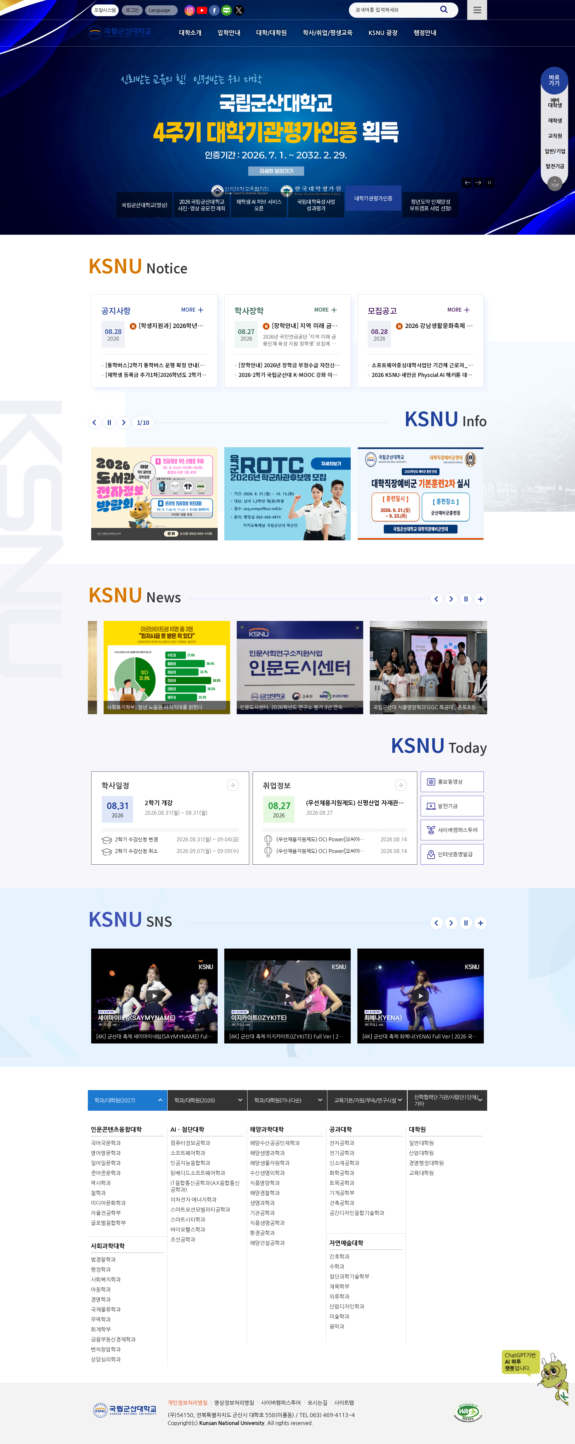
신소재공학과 (344, 1163)
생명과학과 (262, 1203)
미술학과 (339, 1316)
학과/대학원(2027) (115, 1100)
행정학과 (101, 1269)
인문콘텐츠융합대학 (116, 1130)
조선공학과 (182, 1239)
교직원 (555, 136)
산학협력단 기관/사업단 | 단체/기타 (446, 1100)
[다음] (123, 422)
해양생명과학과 (267, 1153)
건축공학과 (341, 1203)
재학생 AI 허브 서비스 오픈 (259, 204)
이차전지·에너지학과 (193, 1199)
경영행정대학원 (426, 1163)
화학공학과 (341, 1173)
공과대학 (340, 1130)
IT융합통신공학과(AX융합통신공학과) (205, 1186)
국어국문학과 (106, 1143)
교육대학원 (421, 1173)
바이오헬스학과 (187, 1229)
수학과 (336, 1266)
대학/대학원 (271, 33)
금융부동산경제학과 (113, 1339)
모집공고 (382, 310)
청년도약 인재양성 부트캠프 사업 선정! (430, 204)
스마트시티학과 (187, 1219)
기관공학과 (262, 1213)
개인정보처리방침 (188, 1402)
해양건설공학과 (267, 1243)
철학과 (98, 1193)
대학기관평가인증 (373, 205)
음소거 (294, 183)
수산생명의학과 (267, 1173)
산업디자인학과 (346, 1306)
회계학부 (101, 1329)
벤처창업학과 (106, 1349)
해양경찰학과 (265, 1193)
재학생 (555, 120)
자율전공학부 (106, 1213)
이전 (467, 182)
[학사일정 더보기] (233, 785)
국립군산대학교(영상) (144, 198)
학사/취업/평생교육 (328, 33)
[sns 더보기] (480, 923)
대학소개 (190, 33)
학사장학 (249, 310)
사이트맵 (344, 1402)
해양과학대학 (267, 1130)
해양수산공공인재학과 (275, 1143)
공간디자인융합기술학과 (356, 1213)
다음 (478, 182)
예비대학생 (555, 103)
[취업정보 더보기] (401, 785)
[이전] (94, 422)
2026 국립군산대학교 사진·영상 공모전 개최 (202, 204)
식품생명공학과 (267, 1223)
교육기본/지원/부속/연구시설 (365, 1100)
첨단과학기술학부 (349, 1276)
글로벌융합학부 (108, 1223)
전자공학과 (341, 1143)
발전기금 (555, 166)
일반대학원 (421, 1143)
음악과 (336, 1326)
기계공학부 (341, 1193)
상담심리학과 (106, 1359)
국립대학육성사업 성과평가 (316, 204)
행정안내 (425, 33)
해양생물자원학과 (270, 1163)
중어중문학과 (106, 1173)
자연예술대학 (346, 1243)
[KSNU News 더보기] (480, 599)
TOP (555, 183)
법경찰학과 (103, 1259)
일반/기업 (555, 151)
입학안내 (229, 33)
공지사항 (116, 310)
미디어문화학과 (108, 1203)
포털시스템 (105, 10)
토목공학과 (341, 1183)
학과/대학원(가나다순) (277, 1100)
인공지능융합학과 (190, 1163)
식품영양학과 (265, 1183)
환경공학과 (262, 1233)
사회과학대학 (108, 1246)
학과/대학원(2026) (194, 1100)
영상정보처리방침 (234, 1402)
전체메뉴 (477, 10)
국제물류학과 (106, 1309)
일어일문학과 (106, 1163)
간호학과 (339, 1256)
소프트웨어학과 (187, 1153)
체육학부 (339, 1286)
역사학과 (101, 1183)
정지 (489, 182)
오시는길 (317, 1402)
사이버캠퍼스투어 (281, 1402)
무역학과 (101, 1319)
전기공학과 (341, 1153)
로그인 (132, 10)
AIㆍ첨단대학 (187, 1130)
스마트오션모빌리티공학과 (200, 1209)
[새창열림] (189, 10)
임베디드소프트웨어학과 (197, 1173)
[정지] (109, 422)
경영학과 (101, 1299)
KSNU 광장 (383, 33)
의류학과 (339, 1296)
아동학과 (101, 1289)
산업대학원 (421, 1153)
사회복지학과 (106, 1279)
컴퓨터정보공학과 (190, 1143)
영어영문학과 (106, 1153)
